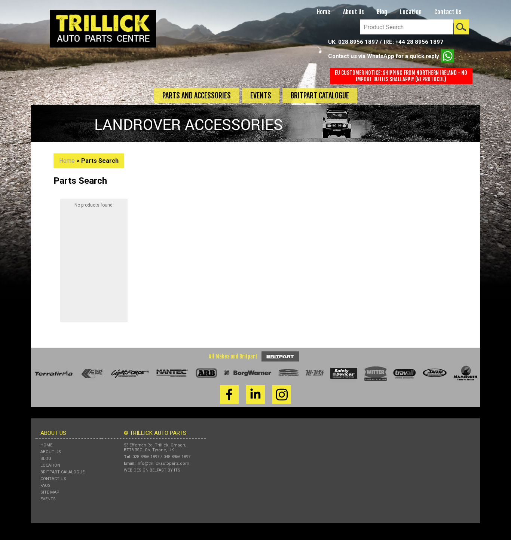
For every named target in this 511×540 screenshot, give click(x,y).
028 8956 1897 (358, 42)
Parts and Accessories (196, 95)
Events (260, 95)
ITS (177, 470)
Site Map (49, 492)
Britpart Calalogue (62, 472)
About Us (353, 12)
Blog (382, 12)
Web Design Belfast (145, 470)
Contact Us (447, 12)
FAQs (45, 485)
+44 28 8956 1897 (419, 42)
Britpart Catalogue (320, 95)
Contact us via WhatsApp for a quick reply (383, 56)
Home (323, 12)
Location (411, 12)
